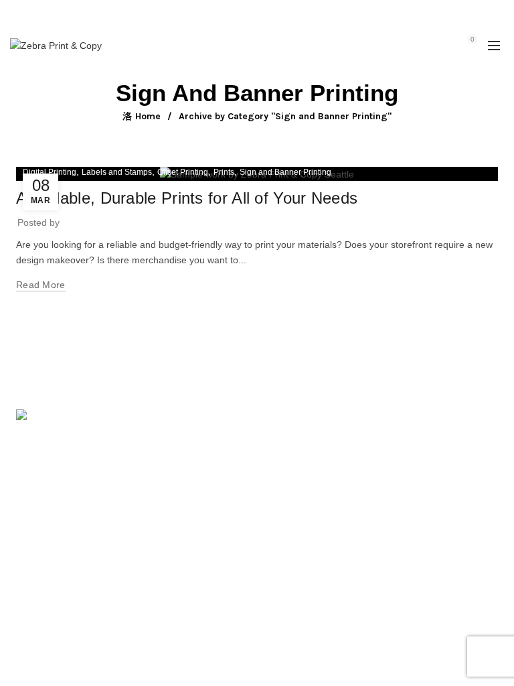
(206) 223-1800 (60, 507)
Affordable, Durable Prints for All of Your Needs (186, 198)
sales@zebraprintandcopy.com (332, 13)
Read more (41, 284)
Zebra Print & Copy (233, 635)
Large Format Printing (397, 459)
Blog (192, 556)
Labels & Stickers (387, 517)
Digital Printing (49, 172)
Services (201, 497)
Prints (223, 172)
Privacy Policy (212, 575)
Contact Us (374, 556)
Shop (194, 478)
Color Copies (378, 536)
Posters (367, 497)
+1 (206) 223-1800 (227, 13)
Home (148, 116)
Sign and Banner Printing (285, 172)
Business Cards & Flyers (402, 478)
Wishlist (443, 39)
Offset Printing (182, 172)
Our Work (203, 536)
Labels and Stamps (117, 172)
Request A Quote (219, 517)
